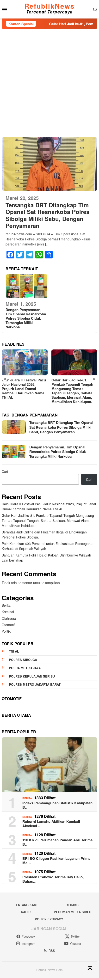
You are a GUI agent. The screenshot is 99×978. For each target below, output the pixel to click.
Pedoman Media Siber (72, 912)
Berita (6, 605)
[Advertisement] (49, 80)
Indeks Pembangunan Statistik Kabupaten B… (57, 805)
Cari (5, 471)
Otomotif (8, 624)
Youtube (75, 943)
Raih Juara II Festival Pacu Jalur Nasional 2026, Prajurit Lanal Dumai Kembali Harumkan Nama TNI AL (49, 506)
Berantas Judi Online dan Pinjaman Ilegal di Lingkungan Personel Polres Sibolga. (72, 386)
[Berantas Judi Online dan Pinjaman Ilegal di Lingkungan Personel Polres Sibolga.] (74, 362)
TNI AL (14, 651)
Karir (26, 912)
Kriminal (8, 611)
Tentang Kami (25, 905)
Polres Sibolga (23, 659)
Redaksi (73, 905)
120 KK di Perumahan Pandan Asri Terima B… (57, 842)
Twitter (75, 936)
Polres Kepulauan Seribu (32, 676)
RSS (52, 950)
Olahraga (9, 618)
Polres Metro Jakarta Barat (35, 684)
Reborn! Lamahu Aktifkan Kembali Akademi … (51, 823)
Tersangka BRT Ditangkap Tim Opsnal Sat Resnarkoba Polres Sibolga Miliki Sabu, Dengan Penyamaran (47, 215)
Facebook (28, 936)
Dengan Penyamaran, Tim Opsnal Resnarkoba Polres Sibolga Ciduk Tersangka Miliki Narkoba (26, 318)
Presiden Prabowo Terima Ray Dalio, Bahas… (53, 879)
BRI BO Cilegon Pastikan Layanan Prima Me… (56, 860)
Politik (6, 631)
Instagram (28, 943)
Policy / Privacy (49, 919)
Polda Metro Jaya (25, 668)
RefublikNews (49, 6)
